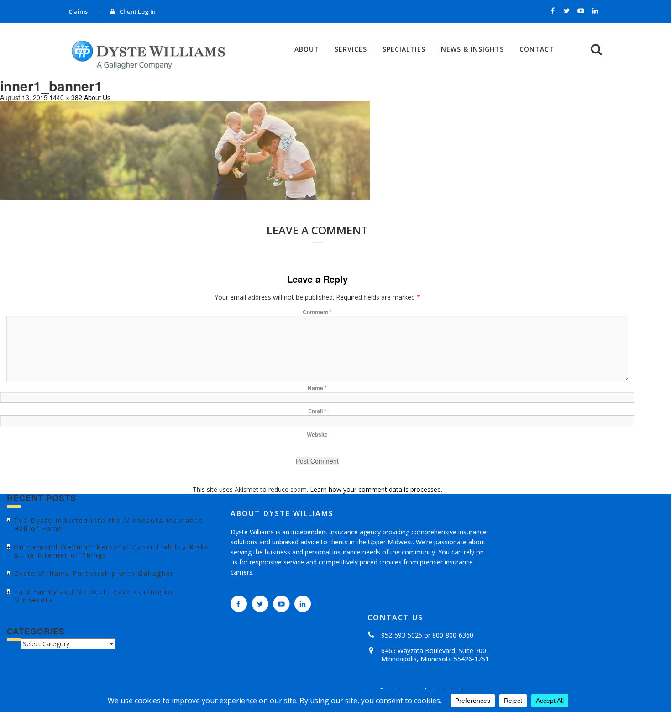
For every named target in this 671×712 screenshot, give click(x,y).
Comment (317, 312)
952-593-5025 (401, 635)
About (306, 49)
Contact (536, 49)
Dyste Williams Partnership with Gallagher (94, 573)
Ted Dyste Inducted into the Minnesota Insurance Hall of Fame (108, 524)
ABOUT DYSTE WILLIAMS (282, 513)
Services (351, 49)
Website (317, 434)
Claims (78, 11)
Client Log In (138, 11)
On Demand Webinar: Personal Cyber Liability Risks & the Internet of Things (111, 551)
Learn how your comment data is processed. (376, 489)
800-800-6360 (452, 635)
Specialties (404, 49)
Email (317, 411)
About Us (97, 97)
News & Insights (472, 49)
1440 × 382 (65, 97)
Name (317, 388)
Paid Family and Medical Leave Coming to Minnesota (93, 595)
